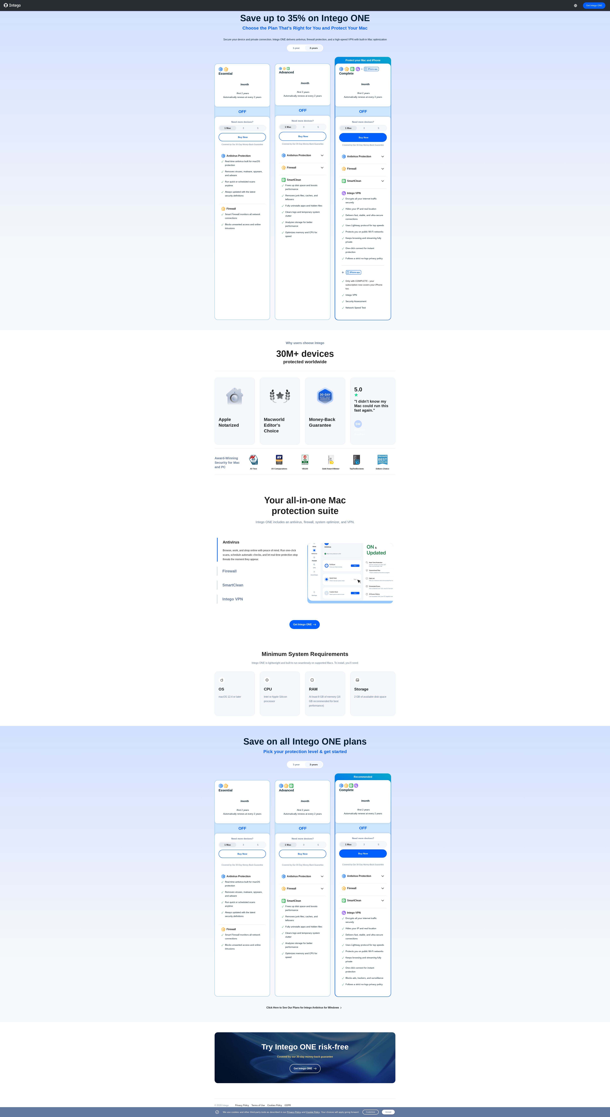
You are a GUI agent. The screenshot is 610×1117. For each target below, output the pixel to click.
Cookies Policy (274, 1105)
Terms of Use (258, 1105)
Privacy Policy (242, 1105)
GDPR (288, 1105)
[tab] (260, 550)
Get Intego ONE (594, 5)
